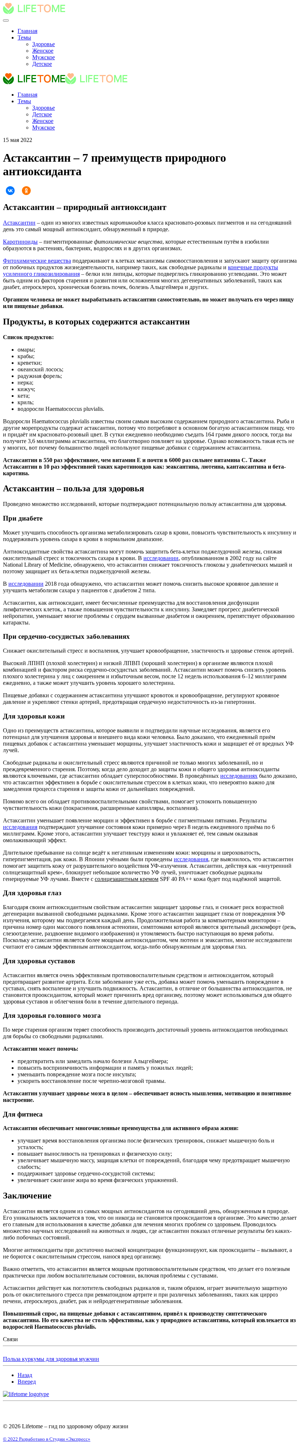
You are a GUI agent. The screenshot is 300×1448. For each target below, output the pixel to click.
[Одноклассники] (26, 190)
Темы (24, 37)
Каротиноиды (20, 242)
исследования (20, 827)
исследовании (161, 558)
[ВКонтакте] (10, 190)
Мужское (43, 57)
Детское (42, 64)
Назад (25, 1375)
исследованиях (239, 776)
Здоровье (43, 44)
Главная (27, 31)
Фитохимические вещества (37, 261)
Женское (42, 51)
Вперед (27, 1381)
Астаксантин (19, 223)
